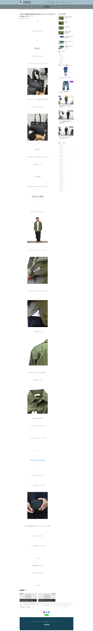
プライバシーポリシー (55, 621)
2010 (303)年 (61, 189)
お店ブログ (61, 53)
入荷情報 (60, 60)
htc (60, 602)
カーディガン (54, 604)
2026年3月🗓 (61, 156)
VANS (25, 604)
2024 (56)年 (61, 163)
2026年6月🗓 (61, 150)
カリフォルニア (49, 604)
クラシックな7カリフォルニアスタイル (65, 77)
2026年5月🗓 (61, 152)
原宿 (66, 605)
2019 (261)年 (61, 172)
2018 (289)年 (61, 174)
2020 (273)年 (61, 170)
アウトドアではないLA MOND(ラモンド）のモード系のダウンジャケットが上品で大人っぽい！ (65, 121)
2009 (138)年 (61, 191)
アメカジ (32, 604)
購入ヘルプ (39, 621)
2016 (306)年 (61, 178)
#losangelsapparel (33, 602)
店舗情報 (32, 621)
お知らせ (60, 55)
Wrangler (65, 21)
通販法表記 (43, 621)
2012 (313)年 (61, 185)
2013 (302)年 (61, 183)
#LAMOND (25, 602)
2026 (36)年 (61, 159)
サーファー (66, 604)
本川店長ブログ (61, 62)
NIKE (20, 604)
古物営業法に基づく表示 (48, 621)
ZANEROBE (28, 604)
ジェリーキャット (23, 605)
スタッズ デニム (66, 26)
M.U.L (38, 149)
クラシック (62, 604)
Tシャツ (23, 604)
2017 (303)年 (61, 176)
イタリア (43, 604)
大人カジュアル (25, 607)
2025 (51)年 (61, 161)
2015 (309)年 (61, 180)
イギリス (40, 604)
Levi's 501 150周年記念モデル (64, 91)
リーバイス (62, 605)
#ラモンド (47, 602)
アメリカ (37, 604)
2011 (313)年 (61, 187)
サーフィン (71, 604)
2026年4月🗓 (61, 154)
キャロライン (58, 604)
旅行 (30, 607)
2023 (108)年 (61, 165)
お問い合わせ (60, 621)
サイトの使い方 (36, 621)
